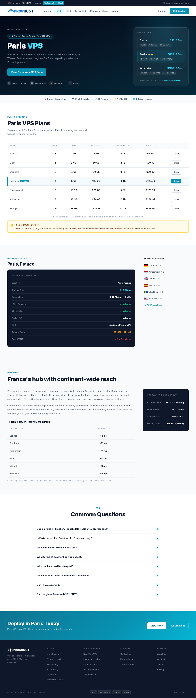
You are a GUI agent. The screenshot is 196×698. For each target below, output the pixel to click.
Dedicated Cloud (99, 11)
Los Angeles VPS (91, 659)
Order (176, 153)
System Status (127, 664)
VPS (18, 29)
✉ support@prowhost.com (176, 3)
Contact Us (125, 654)
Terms (160, 664)
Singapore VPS (90, 674)
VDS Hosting (52, 669)
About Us (161, 654)
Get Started (179, 11)
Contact (161, 659)
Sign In (162, 11)
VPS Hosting (52, 664)
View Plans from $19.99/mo (27, 72)
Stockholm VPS (156, 292)
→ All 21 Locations (153, 305)
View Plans (157, 625)
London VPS (155, 278)
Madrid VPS (154, 285)
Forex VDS (80, 11)
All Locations (178, 625)
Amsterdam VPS (156, 272)
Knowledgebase (128, 659)
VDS (68, 11)
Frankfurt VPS (155, 265)
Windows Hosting (55, 659)
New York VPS (156, 298)
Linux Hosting (53, 654)
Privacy (160, 669)
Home (10, 29)
